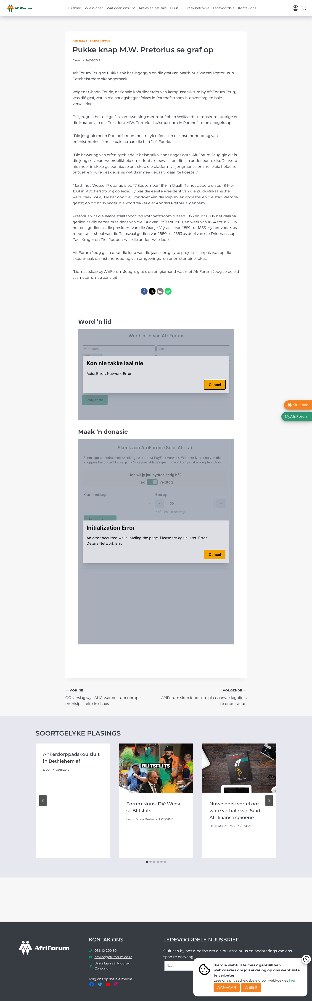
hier (292, 980)
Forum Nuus (100, 40)
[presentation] (156, 768)
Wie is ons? (94, 8)
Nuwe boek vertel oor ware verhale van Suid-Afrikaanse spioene (235, 810)
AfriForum (225, 826)
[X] (152, 291)
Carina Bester (144, 819)
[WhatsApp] (168, 291)
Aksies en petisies (153, 8)
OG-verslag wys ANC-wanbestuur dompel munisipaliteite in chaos (103, 697)
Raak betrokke (197, 8)
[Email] (160, 291)
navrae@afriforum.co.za (113, 957)
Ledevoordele (223, 8)
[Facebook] (144, 291)
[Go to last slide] (43, 800)
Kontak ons (247, 8)
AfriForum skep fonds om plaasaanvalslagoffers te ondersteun (204, 697)
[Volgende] (269, 800)
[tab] (147, 862)
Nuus (174, 8)
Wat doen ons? (119, 8)
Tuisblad (74, 8)
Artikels (80, 40)
